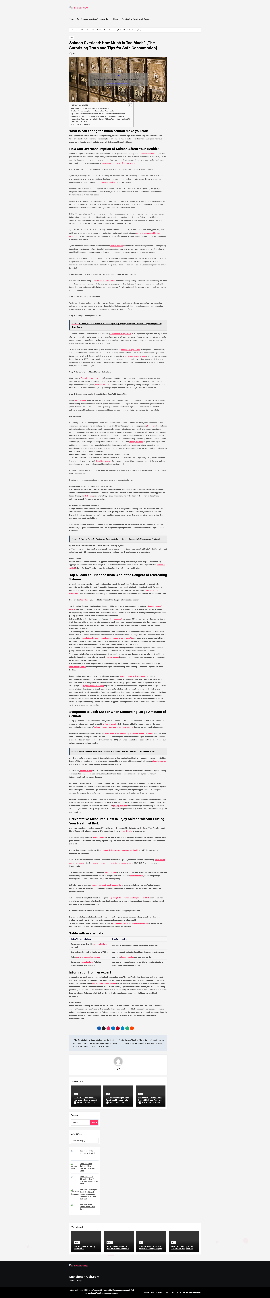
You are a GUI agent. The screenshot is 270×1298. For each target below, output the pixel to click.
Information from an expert (80, 124)
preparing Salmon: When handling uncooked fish (129, 898)
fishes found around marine (92, 378)
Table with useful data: (79, 122)
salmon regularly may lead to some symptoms (113, 727)
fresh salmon (110, 872)
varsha (79, 1102)
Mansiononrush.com (84, 1277)
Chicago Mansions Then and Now (95, 19)
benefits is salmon (103, 461)
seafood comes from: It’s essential (106, 885)
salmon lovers (86, 771)
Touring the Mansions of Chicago (136, 19)
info (71, 37)
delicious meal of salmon (105, 281)
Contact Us (74, 19)
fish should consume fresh (135, 356)
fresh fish (151, 426)
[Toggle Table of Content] (129, 105)
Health (77, 1242)
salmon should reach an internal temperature (112, 863)
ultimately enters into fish (105, 182)
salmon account (115, 619)
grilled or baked (109, 724)
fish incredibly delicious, (149, 154)
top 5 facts (85, 600)
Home (146, 1292)
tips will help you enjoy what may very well (130, 923)
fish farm (89, 496)
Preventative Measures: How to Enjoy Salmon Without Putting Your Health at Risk (100, 119)
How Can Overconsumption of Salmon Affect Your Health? (92, 111)
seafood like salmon (103, 385)
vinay (111, 1102)
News (116, 19)
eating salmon (113, 657)
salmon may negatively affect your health (118, 163)
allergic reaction (159, 761)
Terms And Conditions (192, 1292)
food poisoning (127, 957)
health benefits (99, 837)
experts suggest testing (93, 686)
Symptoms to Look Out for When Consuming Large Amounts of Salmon (97, 116)
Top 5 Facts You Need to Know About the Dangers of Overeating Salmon (97, 114)
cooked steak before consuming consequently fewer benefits (106, 638)
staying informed (136, 442)
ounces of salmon (99, 944)
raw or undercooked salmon (88, 957)
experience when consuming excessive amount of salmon (129, 733)
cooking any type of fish (130, 350)
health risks (127, 831)
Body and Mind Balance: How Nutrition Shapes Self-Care (119, 1248)
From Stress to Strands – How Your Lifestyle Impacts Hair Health (86, 1100)
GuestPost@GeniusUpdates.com (104, 1293)
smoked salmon (136, 876)
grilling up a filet (120, 806)
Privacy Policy (157, 1292)
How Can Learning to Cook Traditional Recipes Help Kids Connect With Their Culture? (183, 1249)
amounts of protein (77, 667)
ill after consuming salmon (120, 334)
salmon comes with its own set (133, 676)
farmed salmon (116, 246)
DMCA (178, 1292)
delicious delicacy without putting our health (119, 850)
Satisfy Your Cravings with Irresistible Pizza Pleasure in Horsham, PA (150, 1100)
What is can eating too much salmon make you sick (89, 108)
